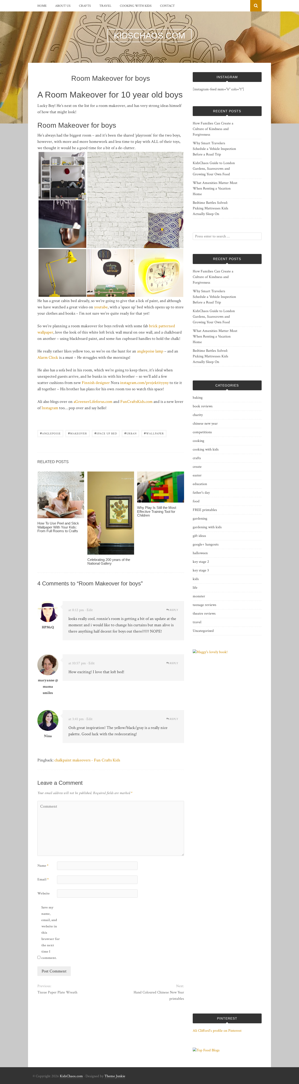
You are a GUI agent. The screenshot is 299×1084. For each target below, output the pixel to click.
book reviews (203, 406)
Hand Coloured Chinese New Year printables (159, 995)
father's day (201, 492)
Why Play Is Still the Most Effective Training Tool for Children (156, 511)
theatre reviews (204, 613)
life (195, 587)
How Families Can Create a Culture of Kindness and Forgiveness (213, 129)
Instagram (50, 408)
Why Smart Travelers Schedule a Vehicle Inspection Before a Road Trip (214, 149)
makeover (77, 433)
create (197, 466)
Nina (48, 736)
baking (198, 397)
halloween (200, 553)
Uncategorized (203, 630)
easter (197, 475)
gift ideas (199, 535)
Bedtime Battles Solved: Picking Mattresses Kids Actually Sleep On (210, 208)
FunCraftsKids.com (136, 401)
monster (199, 596)
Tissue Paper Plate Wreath (57, 992)
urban (130, 433)
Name (42, 865)
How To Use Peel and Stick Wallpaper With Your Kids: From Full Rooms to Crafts (58, 527)
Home (42, 6)
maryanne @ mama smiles (48, 686)
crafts (85, 6)
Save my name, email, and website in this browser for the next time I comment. (50, 932)
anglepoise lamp (150, 351)
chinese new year (205, 423)
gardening (200, 518)
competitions (202, 432)
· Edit (89, 610)
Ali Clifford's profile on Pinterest (217, 1030)
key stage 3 (201, 570)
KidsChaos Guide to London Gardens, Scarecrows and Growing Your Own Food (214, 169)
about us (63, 6)
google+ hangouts (206, 544)
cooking (198, 440)
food (196, 501)
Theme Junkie (114, 1076)
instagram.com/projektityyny (145, 382)
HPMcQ (48, 627)
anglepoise (50, 433)
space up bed (105, 433)
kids (196, 579)
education (200, 484)
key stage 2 (201, 561)
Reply (173, 610)
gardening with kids (207, 527)
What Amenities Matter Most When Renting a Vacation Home (215, 188)
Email (43, 879)
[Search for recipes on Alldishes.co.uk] (206, 1050)
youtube (101, 307)
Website (43, 893)
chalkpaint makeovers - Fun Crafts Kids (87, 760)
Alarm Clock (47, 357)
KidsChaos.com (71, 1076)
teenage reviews (204, 604)
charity (198, 414)
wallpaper (154, 433)
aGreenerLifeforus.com (93, 401)
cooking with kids (136, 6)
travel (105, 6)
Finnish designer (96, 382)
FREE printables (205, 509)
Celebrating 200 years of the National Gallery (108, 562)
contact (167, 6)
